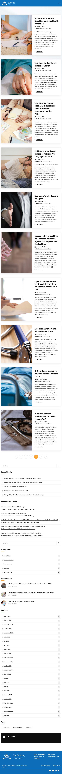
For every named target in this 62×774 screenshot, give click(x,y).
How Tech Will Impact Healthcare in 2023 (15, 486)
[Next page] (46, 457)
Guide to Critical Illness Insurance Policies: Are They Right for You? (45, 154)
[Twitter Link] (59, 771)
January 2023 (31, 620)
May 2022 (31, 641)
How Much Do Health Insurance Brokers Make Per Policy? (17, 509)
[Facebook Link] (50, 771)
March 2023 (31, 616)
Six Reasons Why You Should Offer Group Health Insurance (46, 21)
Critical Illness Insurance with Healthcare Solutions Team (46, 374)
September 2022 (31, 633)
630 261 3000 (51, 754)
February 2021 (31, 695)
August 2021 (31, 674)
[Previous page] (16, 457)
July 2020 (31, 715)
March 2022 (31, 649)
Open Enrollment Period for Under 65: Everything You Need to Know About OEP (46, 285)
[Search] (59, 466)
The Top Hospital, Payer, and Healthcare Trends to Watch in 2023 (22, 478)
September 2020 (31, 711)
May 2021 (31, 686)
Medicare (31, 568)
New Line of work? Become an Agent (46, 197)
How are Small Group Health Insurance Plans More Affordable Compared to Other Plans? (45, 108)
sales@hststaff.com (53, 756)
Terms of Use (56, 765)
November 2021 (31, 662)
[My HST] (8, 3)
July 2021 (31, 678)
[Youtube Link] (53, 771)
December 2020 (31, 703)
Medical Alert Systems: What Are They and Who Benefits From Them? (23, 482)
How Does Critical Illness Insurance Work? (46, 64)
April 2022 (31, 645)
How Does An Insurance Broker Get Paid (12, 513)
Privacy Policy (45, 765)
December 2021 (31, 657)
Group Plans (31, 556)
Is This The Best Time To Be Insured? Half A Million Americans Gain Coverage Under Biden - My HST (29, 520)
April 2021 (31, 690)
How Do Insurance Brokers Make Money (12, 507)
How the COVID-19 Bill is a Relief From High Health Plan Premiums (20, 522)
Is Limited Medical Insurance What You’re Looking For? (45, 416)
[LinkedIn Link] (56, 771)
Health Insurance (31, 560)
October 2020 (31, 707)
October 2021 (31, 666)
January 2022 (31, 653)
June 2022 (31, 637)
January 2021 (31, 699)
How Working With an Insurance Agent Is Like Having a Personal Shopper (22, 535)
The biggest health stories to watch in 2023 (16, 490)
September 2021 (31, 670)
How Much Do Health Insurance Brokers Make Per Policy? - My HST (20, 533)
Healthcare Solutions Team (43, 28)
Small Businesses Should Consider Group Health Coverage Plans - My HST (22, 526)
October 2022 (31, 629)
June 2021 (31, 682)
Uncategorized (31, 572)
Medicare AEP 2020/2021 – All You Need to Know (46, 330)
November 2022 (31, 624)
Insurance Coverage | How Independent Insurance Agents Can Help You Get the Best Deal (46, 240)
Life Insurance (31, 564)
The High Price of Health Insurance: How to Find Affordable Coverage (24, 495)
